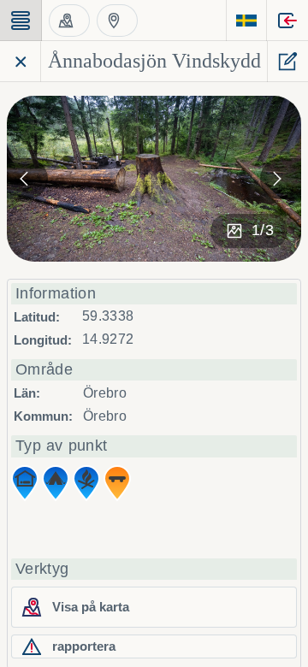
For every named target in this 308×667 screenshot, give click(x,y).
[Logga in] (287, 20)
